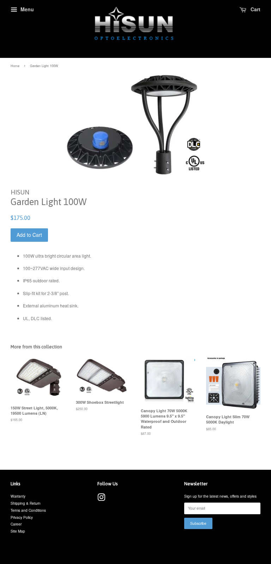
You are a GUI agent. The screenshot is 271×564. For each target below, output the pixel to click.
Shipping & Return (26, 503)
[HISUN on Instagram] (101, 499)
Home (15, 66)
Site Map (18, 531)
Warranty (18, 496)
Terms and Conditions (28, 510)
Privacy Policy (22, 517)
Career (16, 524)
